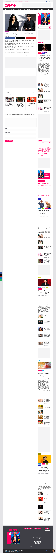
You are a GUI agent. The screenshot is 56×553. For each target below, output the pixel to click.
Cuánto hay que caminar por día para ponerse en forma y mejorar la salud (47, 406)
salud (48, 150)
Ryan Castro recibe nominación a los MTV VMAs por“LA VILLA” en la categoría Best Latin (44, 469)
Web (5, 136)
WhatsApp (39, 153)
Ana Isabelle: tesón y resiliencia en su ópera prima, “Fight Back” (47, 260)
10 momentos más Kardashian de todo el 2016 (31, 104)
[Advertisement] (36, 5)
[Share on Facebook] (1, 273)
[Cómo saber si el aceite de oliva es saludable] (40, 417)
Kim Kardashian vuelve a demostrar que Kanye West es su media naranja (20, 105)
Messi (40, 149)
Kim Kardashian (44, 147)
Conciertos (43, 143)
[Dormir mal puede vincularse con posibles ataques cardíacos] (44, 365)
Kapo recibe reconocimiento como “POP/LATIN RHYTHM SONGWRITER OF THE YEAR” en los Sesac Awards (47, 500)
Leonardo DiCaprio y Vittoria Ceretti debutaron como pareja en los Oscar (47, 512)
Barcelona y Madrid (46, 142)
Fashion (23, 9)
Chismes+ (38, 9)
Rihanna (47, 150)
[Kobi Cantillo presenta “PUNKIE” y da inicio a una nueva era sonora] (40, 96)
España (42, 144)
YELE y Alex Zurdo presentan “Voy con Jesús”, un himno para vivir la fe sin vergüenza (47, 90)
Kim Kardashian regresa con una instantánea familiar (9, 104)
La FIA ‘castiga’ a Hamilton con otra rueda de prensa (29, 92)
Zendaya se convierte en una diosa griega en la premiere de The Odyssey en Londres (47, 316)
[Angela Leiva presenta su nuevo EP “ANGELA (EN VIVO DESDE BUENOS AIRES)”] (40, 109)
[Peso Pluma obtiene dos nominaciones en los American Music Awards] (40, 507)
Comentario (7, 117)
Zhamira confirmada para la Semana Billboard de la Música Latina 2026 (44, 292)
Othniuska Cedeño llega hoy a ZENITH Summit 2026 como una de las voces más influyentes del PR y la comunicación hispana (47, 336)
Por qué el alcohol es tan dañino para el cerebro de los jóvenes (47, 412)
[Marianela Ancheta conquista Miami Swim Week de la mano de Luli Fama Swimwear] (40, 330)
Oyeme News (15, 9)
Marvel (38, 149)
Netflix (45, 149)
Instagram (48, 144)
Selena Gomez (39, 151)
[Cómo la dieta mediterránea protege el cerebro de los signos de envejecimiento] (40, 423)
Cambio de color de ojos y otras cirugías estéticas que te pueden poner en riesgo (47, 401)
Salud (43, 370)
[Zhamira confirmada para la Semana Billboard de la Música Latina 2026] (44, 282)
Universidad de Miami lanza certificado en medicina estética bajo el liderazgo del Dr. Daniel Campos (47, 323)
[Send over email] (1, 280)
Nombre (6, 128)
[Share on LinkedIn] (1, 278)
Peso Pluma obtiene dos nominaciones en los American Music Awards (47, 507)
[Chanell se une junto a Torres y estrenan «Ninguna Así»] (40, 85)
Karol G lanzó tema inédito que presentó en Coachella (47, 343)
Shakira (42, 151)
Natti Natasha (42, 149)
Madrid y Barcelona (47, 148)
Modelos (46, 52)
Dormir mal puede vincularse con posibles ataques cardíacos (43, 373)
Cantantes (40, 287)
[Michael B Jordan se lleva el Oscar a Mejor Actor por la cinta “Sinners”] (40, 519)
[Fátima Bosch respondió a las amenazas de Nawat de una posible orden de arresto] (44, 47)
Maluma (50, 148)
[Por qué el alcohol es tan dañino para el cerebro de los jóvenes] (40, 412)
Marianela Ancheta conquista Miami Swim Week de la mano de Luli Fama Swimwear (47, 329)
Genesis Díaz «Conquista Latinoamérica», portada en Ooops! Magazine (28, 532)
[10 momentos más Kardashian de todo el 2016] (31, 97)
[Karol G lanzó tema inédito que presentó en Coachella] (40, 344)
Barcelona (43, 142)
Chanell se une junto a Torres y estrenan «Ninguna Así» (47, 84)
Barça (50, 142)
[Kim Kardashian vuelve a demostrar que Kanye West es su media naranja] (20, 97)
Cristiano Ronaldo (47, 143)
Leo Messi (41, 148)
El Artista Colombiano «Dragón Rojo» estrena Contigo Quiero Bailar (13, 92)
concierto (41, 143)
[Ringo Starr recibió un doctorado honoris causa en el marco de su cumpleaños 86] (40, 494)
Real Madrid (44, 150)
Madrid (43, 148)
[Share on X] (1, 275)
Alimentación (33, 9)
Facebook (44, 144)
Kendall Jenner (39, 147)
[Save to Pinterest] (1, 276)
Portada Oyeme (9, 9)
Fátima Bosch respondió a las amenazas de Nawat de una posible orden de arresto (44, 58)
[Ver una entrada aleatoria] (50, 9)
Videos (42, 9)
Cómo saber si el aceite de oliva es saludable (47, 417)
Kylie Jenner (48, 147)
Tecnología (28, 9)
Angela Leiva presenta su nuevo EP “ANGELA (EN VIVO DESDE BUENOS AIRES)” (47, 109)
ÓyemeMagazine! (14, 36)
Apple (40, 142)
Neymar (47, 149)
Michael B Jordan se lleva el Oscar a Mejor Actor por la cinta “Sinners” (47, 518)
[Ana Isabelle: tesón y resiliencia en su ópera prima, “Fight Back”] (40, 261)
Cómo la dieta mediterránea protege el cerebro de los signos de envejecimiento (47, 422)
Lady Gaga (39, 148)
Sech (49, 150)
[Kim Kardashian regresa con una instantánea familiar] (9, 97)
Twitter (47, 151)
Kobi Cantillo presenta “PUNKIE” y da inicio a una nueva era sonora (47, 96)
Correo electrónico (8, 132)
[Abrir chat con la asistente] (53, 550)
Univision (49, 151)
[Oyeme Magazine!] (6, 9)
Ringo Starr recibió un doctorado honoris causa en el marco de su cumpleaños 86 (47, 493)
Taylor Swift (44, 151)
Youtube (42, 153)
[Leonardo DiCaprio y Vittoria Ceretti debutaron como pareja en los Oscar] (40, 513)
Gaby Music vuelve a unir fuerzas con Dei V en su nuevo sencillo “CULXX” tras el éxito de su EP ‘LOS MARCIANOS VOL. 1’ (47, 102)
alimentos (39, 142)
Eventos (19, 9)
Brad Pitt (39, 143)
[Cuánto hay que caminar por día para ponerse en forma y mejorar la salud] (40, 407)
